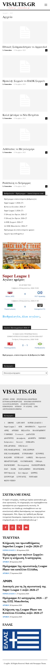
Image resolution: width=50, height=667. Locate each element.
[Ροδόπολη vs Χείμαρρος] (25, 169)
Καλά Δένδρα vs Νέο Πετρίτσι (21, 115)
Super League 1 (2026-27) (13, 203)
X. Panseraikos (7, 50)
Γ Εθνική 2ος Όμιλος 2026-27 (15, 218)
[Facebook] (5, 527)
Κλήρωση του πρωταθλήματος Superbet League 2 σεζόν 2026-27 (23, 544)
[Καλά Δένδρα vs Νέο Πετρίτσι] (25, 100)
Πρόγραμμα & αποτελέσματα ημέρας (19, 230)
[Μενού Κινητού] (45, 5)
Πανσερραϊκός (10, 348)
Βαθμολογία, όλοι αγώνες (21, 316)
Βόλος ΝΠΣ (10, 296)
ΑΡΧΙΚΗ (6, 562)
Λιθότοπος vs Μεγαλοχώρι (18, 149)
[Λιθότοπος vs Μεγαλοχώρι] (25, 134)
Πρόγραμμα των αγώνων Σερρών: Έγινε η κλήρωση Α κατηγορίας (23, 556)
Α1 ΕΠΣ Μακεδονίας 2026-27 (15, 226)
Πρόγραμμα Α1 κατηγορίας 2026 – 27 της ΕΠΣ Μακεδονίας (25, 599)
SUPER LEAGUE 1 (9, 594)
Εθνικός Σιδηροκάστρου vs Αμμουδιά (25, 47)
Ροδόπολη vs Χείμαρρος (17, 183)
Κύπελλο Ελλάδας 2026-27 (15, 206)
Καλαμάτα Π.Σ (39, 309)
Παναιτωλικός (10, 309)
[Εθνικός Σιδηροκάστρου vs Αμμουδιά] (25, 32)
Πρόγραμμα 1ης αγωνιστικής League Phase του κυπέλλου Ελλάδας (25, 567)
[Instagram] (12, 527)
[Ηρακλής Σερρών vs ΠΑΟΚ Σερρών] (25, 66)
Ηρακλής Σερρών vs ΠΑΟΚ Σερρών (24, 81)
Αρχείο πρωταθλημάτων (14, 233)
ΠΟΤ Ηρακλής (40, 296)
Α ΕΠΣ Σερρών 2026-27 (13, 222)
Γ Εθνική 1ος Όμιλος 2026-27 (15, 214)
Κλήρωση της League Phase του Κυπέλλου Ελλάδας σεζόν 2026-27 (23, 611)
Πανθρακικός (40, 348)
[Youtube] (26, 527)
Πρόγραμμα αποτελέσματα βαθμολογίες (20, 199)
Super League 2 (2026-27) (13, 210)
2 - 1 (25, 345)
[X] (19, 527)
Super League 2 (9, 550)
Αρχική (5, 13)
